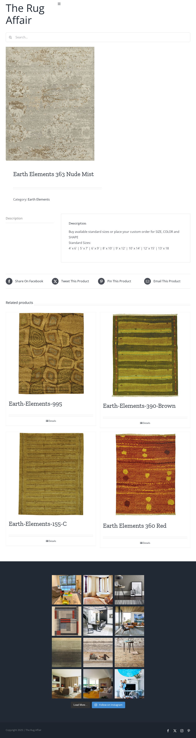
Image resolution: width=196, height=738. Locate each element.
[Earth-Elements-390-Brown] (145, 355)
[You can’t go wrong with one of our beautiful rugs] (98, 621)
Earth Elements (39, 199)
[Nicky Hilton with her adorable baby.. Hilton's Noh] (129, 683)
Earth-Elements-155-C (38, 523)
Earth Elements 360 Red (135, 525)
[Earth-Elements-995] (51, 354)
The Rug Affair (25, 14)
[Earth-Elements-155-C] (51, 474)
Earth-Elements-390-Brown (139, 405)
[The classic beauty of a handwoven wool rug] (129, 652)
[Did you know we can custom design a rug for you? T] (66, 621)
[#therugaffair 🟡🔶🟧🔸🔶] (98, 589)
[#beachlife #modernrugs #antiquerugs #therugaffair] (66, 683)
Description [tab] (14, 218)
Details (52, 420)
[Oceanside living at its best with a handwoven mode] (129, 621)
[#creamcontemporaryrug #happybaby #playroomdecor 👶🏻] (66, 589)
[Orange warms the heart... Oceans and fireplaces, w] (98, 683)
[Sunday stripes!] (129, 589)
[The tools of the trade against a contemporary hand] (98, 652)
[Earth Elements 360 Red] (145, 475)
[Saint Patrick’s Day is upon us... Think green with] (66, 652)
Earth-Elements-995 (35, 403)
